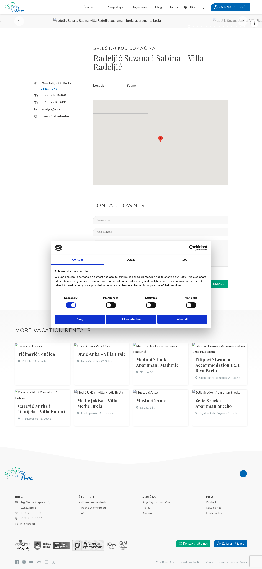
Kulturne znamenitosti (92, 502)
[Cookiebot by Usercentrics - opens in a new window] (191, 248)
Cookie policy (214, 513)
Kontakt (211, 502)
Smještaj (114, 7)
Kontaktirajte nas (195, 543)
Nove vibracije (205, 562)
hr (190, 7)
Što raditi (90, 7)
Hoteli (146, 507)
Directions (49, 89)
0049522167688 (53, 102)
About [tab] (184, 259)
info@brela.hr (28, 524)
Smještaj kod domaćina (156, 502)
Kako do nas (213, 507)
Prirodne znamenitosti (92, 507)
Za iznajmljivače (233, 7)
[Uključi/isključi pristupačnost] (254, 24)
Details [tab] (131, 259)
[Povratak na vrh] (243, 473)
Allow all (182, 319)
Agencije (147, 513)
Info (173, 7)
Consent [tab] (77, 259)
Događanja (139, 7)
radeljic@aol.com (53, 109)
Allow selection (131, 319)
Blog (158, 7)
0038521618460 (53, 95)
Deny (80, 319)
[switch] (111, 305)
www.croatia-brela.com (57, 116)
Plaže (82, 513)
